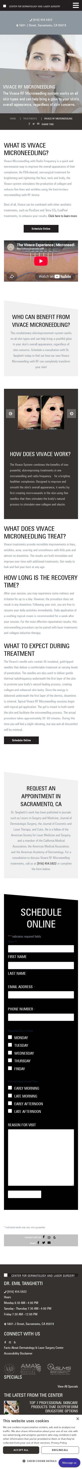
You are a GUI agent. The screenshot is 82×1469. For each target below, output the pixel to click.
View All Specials (68, 1386)
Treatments (30, 118)
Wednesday (24, 1053)
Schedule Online (41, 228)
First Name (17, 956)
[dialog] (41, 1442)
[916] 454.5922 (42, 20)
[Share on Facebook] (30, 124)
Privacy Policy (59, 1442)
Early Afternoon (28, 1104)
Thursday (22, 1061)
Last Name (17, 973)
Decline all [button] (60, 1450)
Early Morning (26, 1088)
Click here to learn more (62, 216)
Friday (19, 1069)
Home (13, 118)
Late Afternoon (27, 1111)
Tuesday (21, 1045)
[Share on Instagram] (50, 1237)
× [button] (77, 1418)
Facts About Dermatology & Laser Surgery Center (33, 1348)
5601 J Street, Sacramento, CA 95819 (42, 25)
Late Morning (25, 1096)
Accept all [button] (21, 1450)
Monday (21, 1038)
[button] (41, 1461)
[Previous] (10, 413)
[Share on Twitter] (34, 124)
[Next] (71, 413)
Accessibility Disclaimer (18, 1353)
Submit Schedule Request (24, 1194)
